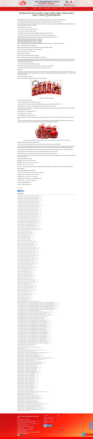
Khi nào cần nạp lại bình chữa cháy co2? (23, 297)
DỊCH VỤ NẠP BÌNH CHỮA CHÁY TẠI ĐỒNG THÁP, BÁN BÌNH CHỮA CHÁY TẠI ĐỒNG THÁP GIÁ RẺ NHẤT (32, 333)
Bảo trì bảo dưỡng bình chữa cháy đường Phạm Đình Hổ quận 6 (26, 221)
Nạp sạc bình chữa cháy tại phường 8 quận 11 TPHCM (25, 260)
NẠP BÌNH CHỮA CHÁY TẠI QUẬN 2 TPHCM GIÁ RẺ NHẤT (26, 387)
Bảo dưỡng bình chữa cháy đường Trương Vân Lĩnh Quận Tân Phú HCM (28, 205)
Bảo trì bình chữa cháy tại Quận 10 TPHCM (23, 237)
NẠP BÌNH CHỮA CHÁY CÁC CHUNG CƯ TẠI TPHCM (25, 394)
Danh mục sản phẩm (22, 8)
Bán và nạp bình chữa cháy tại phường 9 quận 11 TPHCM (26, 259)
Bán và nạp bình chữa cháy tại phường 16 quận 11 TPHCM (26, 249)
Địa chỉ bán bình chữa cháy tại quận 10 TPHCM (24, 274)
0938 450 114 (70, 4)
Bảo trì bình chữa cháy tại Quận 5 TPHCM (23, 236)
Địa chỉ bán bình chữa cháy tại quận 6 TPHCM (24, 272)
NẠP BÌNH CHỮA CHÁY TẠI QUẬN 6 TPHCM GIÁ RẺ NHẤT (26, 382)
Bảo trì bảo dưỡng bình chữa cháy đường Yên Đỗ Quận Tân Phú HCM (27, 220)
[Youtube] (71, 2)
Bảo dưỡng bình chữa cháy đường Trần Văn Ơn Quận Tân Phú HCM (27, 198)
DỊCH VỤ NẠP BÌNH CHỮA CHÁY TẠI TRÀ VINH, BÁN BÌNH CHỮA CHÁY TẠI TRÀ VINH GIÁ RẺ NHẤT (32, 328)
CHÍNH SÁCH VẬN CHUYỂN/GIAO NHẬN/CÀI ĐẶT (48, 422)
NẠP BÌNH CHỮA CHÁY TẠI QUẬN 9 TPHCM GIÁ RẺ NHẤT (26, 378)
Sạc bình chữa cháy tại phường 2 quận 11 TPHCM (24, 268)
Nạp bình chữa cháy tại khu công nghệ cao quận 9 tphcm (25, 282)
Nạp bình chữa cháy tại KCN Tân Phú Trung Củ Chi (24, 290)
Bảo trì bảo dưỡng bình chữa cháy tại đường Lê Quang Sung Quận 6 (27, 228)
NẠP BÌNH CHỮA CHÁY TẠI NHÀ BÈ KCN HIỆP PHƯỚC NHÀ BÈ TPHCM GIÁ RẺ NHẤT (29, 363)
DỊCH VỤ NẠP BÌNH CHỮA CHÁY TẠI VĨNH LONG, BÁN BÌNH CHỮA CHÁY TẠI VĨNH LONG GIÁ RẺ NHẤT (32, 336)
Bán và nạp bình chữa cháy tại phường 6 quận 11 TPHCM (26, 263)
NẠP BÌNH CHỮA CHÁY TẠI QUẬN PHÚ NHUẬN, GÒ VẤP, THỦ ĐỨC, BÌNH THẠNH (29, 398)
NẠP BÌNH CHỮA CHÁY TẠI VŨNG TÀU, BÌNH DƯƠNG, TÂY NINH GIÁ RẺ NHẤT (28, 355)
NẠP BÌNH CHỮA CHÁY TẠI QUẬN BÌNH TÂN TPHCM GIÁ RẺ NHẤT (27, 370)
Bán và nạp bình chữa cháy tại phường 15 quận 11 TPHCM (26, 251)
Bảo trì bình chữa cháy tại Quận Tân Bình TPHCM (24, 232)
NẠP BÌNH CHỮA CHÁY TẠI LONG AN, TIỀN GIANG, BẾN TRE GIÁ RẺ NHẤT (28, 356)
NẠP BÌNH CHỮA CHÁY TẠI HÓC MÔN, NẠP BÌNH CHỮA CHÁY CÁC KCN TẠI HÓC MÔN (30, 409)
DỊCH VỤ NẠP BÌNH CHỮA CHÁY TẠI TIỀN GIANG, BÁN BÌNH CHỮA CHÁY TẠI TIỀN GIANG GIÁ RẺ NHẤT (32, 332)
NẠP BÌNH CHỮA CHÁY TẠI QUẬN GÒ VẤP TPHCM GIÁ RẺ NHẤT (27, 366)
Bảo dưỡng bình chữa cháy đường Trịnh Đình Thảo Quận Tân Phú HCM (28, 199)
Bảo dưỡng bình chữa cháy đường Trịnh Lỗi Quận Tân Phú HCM (26, 202)
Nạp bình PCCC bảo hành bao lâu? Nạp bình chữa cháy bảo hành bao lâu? (28, 347)
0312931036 (24, 432)
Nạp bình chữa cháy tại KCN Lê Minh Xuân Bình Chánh (25, 286)
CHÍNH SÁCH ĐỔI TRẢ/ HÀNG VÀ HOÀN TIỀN (48, 420)
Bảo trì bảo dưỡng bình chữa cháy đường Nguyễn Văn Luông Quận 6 (27, 222)
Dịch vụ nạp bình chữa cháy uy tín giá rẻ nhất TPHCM (25, 390)
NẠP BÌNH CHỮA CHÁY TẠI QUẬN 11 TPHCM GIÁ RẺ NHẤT (26, 375)
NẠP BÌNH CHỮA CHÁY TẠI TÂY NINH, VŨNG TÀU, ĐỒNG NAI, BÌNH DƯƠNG (28, 395)
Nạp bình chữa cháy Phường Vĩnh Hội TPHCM (24, 240)
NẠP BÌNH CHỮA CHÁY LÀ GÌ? (21, 348)
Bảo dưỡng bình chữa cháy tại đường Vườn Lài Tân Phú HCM (26, 217)
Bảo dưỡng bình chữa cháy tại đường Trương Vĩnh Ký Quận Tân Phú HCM (28, 206)
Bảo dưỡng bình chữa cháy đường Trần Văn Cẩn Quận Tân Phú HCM (27, 195)
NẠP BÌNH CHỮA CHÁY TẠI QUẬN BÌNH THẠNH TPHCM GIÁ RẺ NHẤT (27, 364)
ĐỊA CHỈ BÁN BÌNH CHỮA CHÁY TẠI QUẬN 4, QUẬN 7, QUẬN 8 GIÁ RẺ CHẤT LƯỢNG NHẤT (30, 317)
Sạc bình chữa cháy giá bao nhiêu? (22, 295)
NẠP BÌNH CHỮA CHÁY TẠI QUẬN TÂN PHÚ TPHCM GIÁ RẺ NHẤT (27, 372)
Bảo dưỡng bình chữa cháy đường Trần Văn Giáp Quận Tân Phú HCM (27, 197)
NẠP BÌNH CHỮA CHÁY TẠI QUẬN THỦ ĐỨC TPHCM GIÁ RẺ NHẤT (27, 368)
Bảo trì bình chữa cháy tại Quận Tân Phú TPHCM (24, 233)
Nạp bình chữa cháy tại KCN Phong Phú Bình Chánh (25, 287)
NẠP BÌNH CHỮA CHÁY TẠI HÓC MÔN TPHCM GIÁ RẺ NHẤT (26, 360)
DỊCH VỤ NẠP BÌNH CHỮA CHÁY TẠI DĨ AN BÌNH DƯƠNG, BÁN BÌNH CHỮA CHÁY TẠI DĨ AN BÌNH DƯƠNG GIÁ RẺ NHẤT (34, 306)
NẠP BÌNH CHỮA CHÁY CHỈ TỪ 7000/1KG (23, 410)
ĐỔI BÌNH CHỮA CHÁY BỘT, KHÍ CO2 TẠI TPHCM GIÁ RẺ (25, 344)
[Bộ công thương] (48, 425)
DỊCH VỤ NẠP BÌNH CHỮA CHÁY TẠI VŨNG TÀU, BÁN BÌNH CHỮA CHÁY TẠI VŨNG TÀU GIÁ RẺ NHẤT (32, 337)
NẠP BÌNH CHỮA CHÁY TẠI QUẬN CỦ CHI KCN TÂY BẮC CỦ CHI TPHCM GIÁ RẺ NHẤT (30, 359)
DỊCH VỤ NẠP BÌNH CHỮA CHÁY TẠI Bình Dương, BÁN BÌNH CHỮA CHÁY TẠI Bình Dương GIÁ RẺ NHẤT (32, 341)
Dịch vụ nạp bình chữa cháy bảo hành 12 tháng (24, 345)
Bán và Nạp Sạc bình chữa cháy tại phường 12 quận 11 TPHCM (26, 255)
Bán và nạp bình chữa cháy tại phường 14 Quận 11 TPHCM (26, 252)
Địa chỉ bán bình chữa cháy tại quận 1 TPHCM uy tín (25, 275)
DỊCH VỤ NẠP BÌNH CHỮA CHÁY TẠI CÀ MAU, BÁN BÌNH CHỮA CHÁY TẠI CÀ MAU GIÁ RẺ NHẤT (31, 320)
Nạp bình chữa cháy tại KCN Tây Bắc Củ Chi (23, 291)
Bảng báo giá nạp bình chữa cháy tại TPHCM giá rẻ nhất (25, 279)
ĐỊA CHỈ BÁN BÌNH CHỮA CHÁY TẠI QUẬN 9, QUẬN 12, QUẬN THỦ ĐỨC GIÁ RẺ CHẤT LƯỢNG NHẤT (32, 313)
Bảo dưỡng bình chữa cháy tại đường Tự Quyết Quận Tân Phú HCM (27, 209)
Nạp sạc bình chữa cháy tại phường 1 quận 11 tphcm (25, 270)
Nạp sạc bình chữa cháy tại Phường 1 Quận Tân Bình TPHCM (26, 248)
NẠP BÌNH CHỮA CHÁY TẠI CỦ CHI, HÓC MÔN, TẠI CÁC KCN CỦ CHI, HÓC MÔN (29, 405)
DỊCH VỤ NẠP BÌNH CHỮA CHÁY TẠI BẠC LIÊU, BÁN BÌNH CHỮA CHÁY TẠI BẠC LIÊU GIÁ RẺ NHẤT (31, 321)
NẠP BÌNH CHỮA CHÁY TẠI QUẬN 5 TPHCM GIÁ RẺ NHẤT (26, 383)
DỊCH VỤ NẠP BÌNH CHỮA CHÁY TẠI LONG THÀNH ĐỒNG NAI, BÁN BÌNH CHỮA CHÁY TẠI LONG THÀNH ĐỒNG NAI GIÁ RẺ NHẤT (36, 302)
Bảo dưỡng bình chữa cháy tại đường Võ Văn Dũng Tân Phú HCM (27, 214)
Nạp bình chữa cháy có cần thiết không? (23, 278)
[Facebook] (66, 2)
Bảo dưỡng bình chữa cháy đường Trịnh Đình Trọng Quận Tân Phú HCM (28, 201)
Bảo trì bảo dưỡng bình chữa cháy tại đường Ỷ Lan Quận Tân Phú (27, 218)
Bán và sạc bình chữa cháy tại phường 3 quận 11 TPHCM (26, 267)
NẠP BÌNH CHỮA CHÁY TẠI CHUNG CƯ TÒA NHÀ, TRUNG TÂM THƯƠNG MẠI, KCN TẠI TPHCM (31, 391)
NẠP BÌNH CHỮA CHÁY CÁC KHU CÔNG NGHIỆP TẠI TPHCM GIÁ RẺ (27, 402)
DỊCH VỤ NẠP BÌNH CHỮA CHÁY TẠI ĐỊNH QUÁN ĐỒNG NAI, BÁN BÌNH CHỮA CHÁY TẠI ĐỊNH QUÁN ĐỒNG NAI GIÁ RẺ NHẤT (35, 309)
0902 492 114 (31, 428)
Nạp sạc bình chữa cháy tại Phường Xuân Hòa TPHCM (25, 243)
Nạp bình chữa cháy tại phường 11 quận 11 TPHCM (25, 256)
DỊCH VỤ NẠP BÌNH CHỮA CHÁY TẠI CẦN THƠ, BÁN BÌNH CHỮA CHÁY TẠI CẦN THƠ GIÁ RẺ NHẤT (31, 324)
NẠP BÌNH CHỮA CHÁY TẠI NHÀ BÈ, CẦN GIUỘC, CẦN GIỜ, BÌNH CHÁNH (27, 401)
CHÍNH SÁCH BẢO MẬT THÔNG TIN (49, 417)
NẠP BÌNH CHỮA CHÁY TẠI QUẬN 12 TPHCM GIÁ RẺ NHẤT (26, 374)
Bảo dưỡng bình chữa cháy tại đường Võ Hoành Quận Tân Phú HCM (27, 213)
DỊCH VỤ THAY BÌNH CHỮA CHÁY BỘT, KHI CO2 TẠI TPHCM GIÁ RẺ (27, 301)
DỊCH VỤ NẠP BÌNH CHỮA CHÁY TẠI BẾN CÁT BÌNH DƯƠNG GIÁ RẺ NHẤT (28, 310)
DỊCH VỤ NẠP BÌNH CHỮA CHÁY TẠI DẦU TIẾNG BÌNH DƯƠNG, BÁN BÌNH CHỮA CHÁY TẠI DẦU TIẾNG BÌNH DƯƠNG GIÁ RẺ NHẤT (36, 305)
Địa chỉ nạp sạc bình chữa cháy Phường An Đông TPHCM (25, 241)
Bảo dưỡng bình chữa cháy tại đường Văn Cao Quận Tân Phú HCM (27, 210)
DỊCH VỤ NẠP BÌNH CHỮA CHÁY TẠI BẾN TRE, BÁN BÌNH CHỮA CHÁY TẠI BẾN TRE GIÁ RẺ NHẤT (31, 329)
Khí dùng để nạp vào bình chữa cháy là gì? (23, 298)
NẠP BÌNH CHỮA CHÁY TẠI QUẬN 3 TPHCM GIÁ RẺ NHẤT (26, 386)
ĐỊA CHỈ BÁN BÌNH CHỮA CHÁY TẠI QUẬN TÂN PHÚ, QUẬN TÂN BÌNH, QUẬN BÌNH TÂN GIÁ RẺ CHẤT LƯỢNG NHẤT (34, 314)
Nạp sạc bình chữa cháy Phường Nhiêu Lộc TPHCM (25, 245)
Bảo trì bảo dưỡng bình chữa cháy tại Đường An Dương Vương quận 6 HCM (28, 229)
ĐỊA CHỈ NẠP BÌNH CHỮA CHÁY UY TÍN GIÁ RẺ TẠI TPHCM (26, 351)
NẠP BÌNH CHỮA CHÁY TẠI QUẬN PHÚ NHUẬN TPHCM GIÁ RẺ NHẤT (27, 367)
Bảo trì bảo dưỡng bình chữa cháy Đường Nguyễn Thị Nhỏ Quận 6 (27, 225)
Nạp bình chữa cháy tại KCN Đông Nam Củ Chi (24, 293)
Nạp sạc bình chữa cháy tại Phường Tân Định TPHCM (25, 244)
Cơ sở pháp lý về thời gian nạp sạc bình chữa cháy (24, 294)
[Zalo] (69, 2)
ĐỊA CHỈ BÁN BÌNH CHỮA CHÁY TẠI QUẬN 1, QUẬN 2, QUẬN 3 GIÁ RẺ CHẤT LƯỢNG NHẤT (30, 318)
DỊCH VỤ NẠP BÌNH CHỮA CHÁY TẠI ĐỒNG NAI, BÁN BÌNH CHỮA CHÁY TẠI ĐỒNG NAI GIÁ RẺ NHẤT (32, 340)
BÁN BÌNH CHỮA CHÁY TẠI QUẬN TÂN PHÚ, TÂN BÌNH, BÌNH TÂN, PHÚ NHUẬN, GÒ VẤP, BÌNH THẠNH (32, 352)
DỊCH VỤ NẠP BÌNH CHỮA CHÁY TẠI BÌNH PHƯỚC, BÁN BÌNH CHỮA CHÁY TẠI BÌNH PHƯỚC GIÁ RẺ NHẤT (32, 343)
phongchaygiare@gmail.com (71, 5)
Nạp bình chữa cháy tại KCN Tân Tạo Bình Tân (24, 283)
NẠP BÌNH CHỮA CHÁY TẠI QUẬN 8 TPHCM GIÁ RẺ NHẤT (26, 379)
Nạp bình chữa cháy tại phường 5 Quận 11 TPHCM (25, 264)
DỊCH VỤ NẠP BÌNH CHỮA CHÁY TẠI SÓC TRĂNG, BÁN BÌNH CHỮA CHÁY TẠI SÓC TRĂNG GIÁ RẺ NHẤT (32, 322)
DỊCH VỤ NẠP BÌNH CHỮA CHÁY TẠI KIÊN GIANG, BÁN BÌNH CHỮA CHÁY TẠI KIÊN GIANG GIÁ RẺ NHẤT (32, 325)
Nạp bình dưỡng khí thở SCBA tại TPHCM (23, 271)
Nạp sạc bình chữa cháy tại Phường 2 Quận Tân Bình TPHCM (26, 247)
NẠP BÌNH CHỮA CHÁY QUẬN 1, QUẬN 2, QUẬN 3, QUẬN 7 (26, 393)
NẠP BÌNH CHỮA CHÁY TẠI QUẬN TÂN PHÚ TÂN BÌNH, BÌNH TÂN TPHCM (28, 406)
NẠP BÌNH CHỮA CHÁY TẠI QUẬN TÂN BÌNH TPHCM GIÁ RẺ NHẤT (27, 371)
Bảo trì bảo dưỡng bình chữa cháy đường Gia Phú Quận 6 (26, 224)
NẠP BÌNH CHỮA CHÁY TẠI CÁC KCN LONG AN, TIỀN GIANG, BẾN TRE (27, 397)
